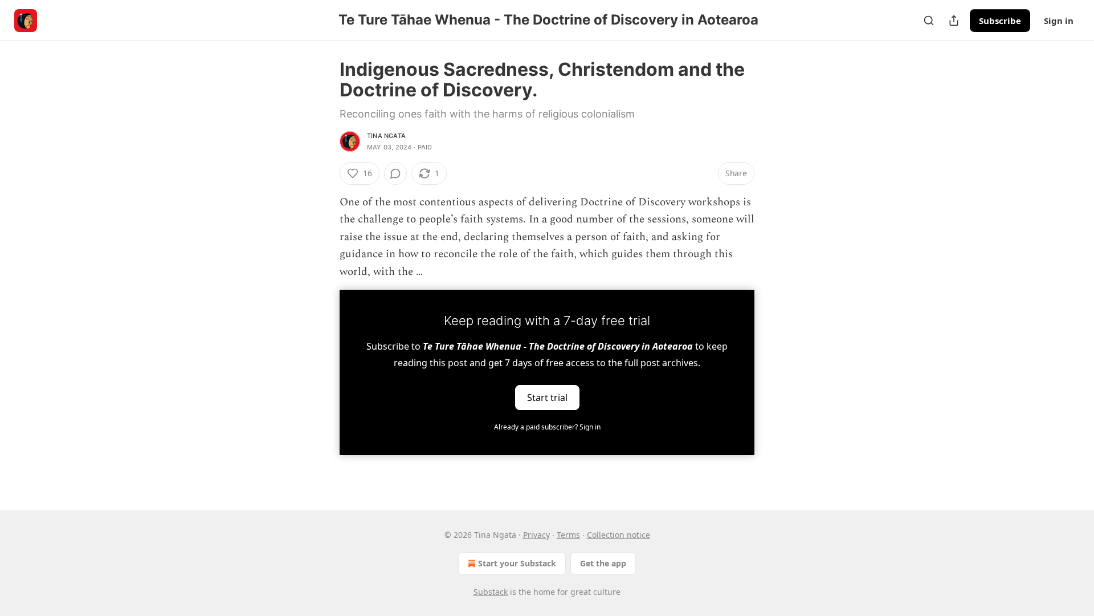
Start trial (547, 397)
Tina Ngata (386, 136)
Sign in (1058, 20)
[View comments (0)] (395, 173)
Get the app (603, 563)
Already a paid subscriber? (547, 427)
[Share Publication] (953, 20)
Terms (568, 534)
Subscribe (1000, 20)
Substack (490, 591)
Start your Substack (517, 563)
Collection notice (618, 534)
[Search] (928, 20)
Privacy (536, 534)
